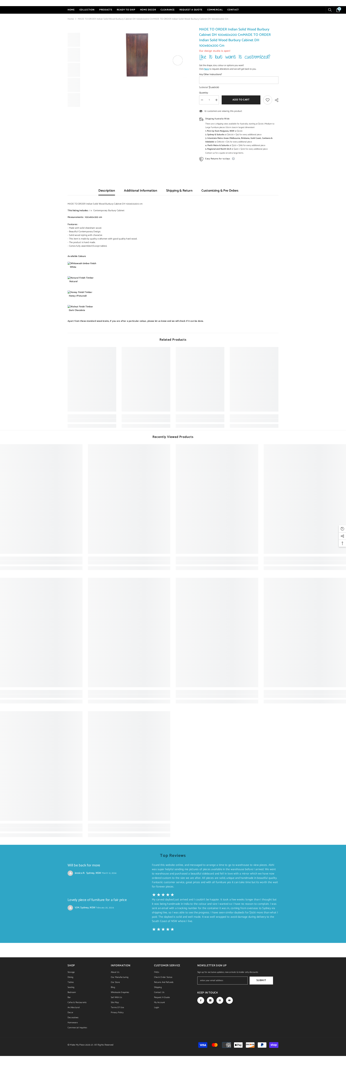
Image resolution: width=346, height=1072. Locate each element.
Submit (261, 980)
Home (71, 19)
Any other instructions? (210, 74)
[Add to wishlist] (267, 99)
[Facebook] (200, 1000)
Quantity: (203, 93)
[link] (92, 420)
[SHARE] (275, 100)
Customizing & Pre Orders (220, 190)
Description (106, 190)
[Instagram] (210, 1000)
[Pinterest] (219, 1000)
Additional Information (140, 190)
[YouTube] (229, 1000)
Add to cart (241, 100)
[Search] (330, 10)
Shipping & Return (179, 190)
